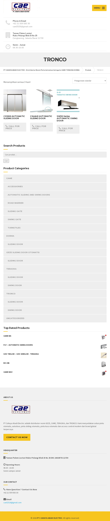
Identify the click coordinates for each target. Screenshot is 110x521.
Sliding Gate (15, 211)
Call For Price (12, 127)
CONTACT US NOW (17, 437)
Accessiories (15, 186)
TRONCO (10, 293)
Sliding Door (15, 244)
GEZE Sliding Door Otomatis (23, 252)
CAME (9, 178)
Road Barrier (15, 203)
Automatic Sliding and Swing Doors (29, 195)
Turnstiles (14, 228)
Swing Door (15, 285)
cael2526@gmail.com (12, 502)
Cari (6, 160)
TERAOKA (11, 269)
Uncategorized (15, 318)
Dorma (10, 236)
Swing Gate (14, 219)
